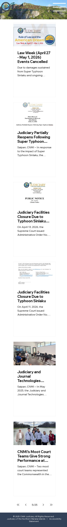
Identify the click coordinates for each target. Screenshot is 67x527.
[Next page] (43, 505)
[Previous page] (26, 505)
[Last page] (51, 505)
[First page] (18, 505)
